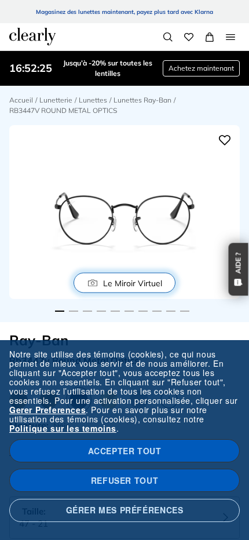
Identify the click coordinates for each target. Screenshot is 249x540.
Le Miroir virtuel (132, 283)
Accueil (21, 100)
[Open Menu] (230, 37)
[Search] (168, 37)
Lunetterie (55, 100)
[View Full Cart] (209, 37)
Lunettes (93, 100)
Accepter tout (125, 451)
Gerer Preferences (47, 409)
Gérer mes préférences (125, 510)
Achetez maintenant (201, 68)
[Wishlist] (189, 37)
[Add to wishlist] (224, 140)
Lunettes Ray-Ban (142, 100)
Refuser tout (124, 480)
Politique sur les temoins (62, 428)
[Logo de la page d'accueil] (32, 36)
